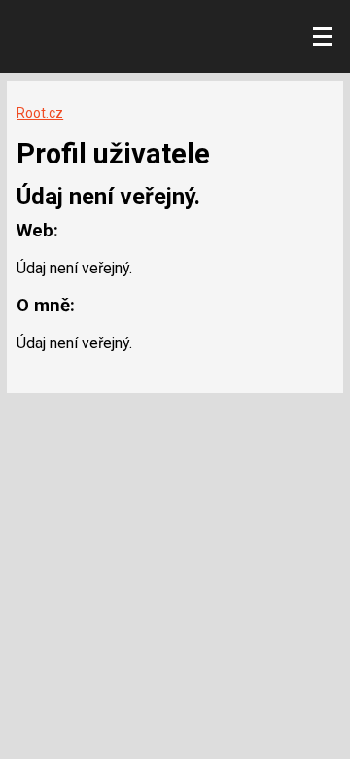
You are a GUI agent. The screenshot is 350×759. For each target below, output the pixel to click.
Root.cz (40, 113)
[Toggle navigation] (322, 36)
